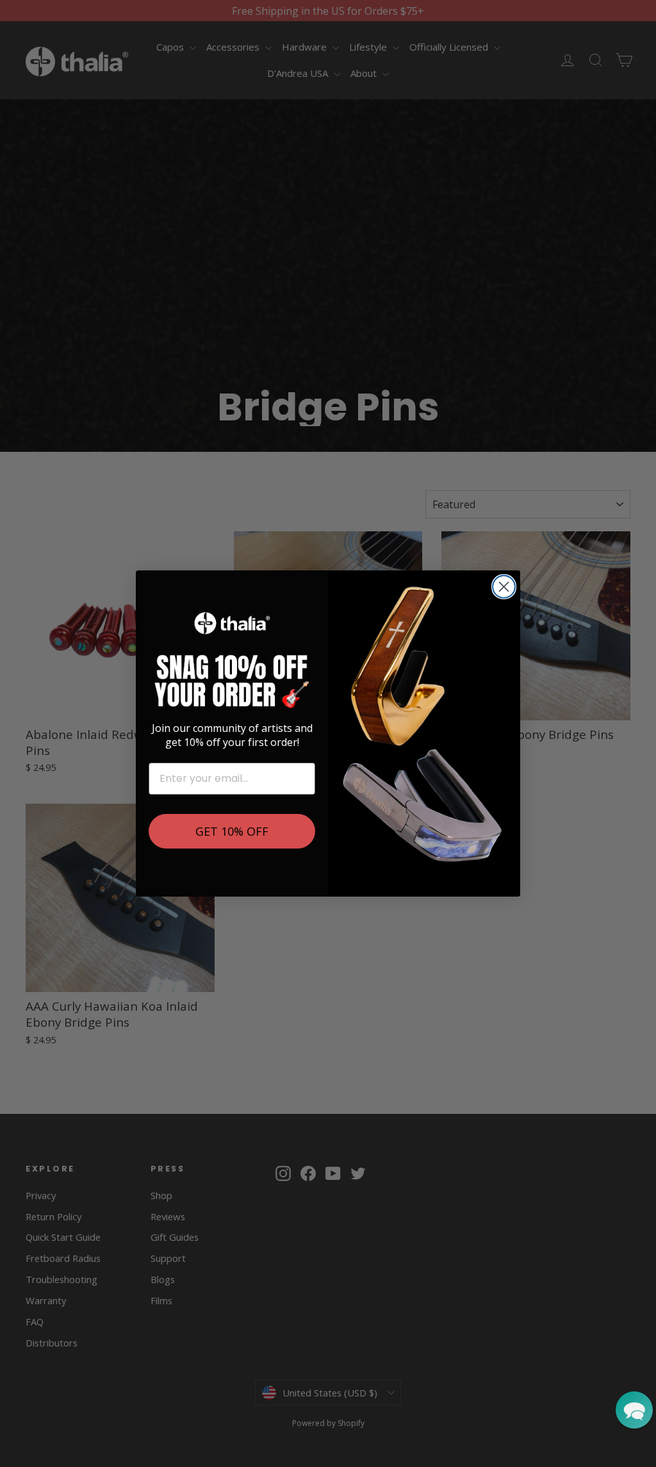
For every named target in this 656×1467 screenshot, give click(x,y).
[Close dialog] (504, 587)
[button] (634, 1410)
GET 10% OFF (231, 831)
